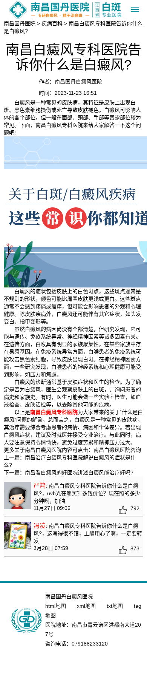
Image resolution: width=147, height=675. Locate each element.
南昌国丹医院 (19, 23)
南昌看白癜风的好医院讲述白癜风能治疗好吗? (79, 473)
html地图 (56, 606)
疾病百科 (52, 23)
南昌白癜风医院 (111, 450)
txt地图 (115, 606)
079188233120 (90, 644)
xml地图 (87, 606)
